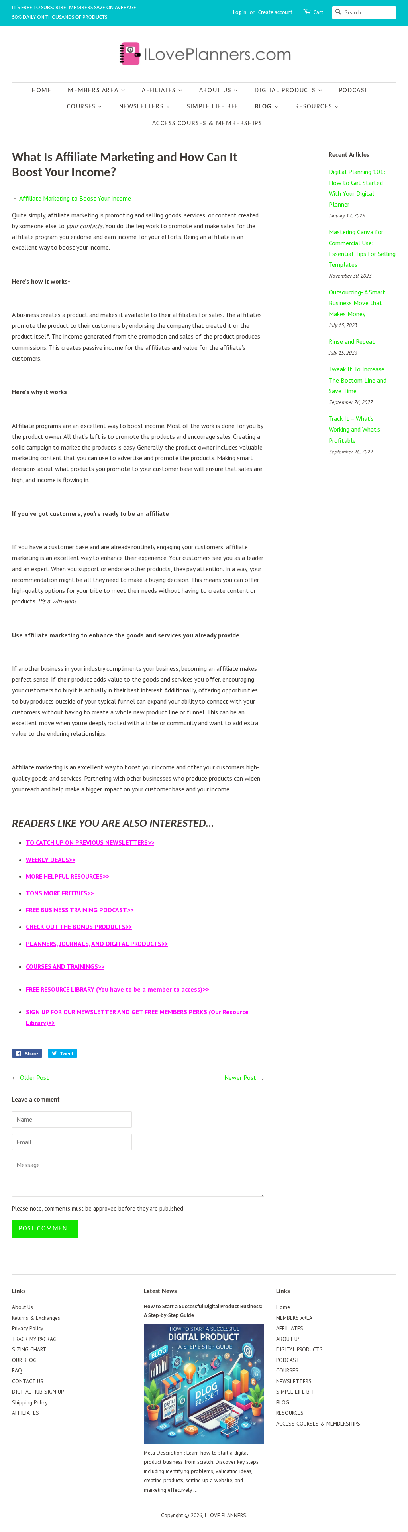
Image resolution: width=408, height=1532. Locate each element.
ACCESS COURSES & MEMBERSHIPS (207, 123)
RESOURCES (314, 107)
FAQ (17, 1370)
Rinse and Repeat (352, 341)
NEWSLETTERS (142, 107)
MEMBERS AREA (94, 90)
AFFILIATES (160, 90)
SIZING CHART (29, 1349)
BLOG (264, 107)
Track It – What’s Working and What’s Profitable (354, 429)
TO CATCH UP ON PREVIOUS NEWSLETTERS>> (90, 842)
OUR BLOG (24, 1360)
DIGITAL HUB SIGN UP (38, 1391)
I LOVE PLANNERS (225, 1515)
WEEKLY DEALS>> (50, 860)
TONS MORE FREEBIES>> (60, 893)
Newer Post (240, 1077)
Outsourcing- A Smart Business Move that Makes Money (357, 302)
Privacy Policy (27, 1328)
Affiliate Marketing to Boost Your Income (75, 198)
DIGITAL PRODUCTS (286, 90)
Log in (239, 13)
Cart (318, 13)
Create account (275, 13)
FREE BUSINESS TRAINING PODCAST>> (79, 910)
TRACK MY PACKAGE (35, 1339)
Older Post (34, 1077)
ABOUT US (216, 90)
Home (41, 90)
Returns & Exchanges (36, 1317)
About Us (22, 1307)
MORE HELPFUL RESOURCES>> (67, 876)
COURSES (82, 107)
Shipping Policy (29, 1402)
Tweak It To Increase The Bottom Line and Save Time (357, 379)
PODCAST (353, 90)
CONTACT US (27, 1381)
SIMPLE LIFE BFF (212, 107)
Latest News (160, 1291)
